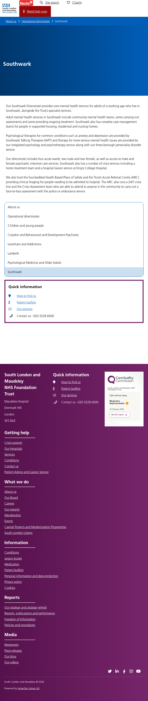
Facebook (124, 671)
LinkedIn (117, 671)
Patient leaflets (26, 302)
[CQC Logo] (121, 382)
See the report (117, 415)
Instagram (131, 671)
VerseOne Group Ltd (28, 688)
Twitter (110, 671)
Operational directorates (36, 21)
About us (11, 21)
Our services (24, 309)
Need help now (37, 11)
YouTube (138, 671)
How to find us (26, 296)
